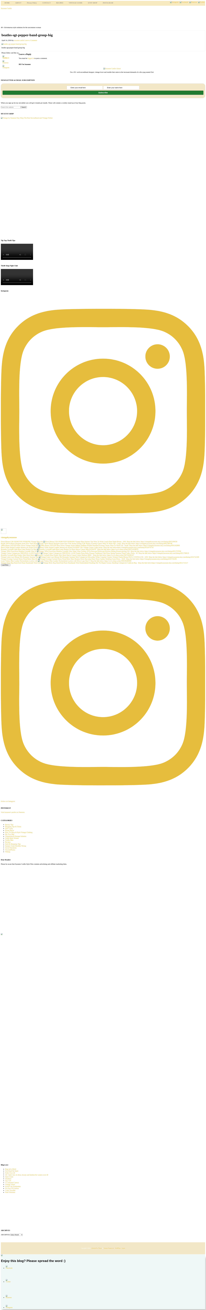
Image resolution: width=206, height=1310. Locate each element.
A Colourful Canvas (12, 1183)
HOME (7, 3)
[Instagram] (174, 2)
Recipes (8, 842)
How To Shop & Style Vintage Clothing (18, 832)
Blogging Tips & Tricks (13, 826)
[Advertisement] (19, 902)
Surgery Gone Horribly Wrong (15, 846)
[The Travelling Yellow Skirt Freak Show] (2, 934)
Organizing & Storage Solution (15, 836)
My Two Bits (9, 834)
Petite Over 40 (10, 1173)
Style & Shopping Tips (13, 844)
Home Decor (9, 830)
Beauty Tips (9, 825)
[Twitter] (201, 2)
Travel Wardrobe (11, 848)
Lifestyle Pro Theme (96, 1248)
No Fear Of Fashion (12, 1188)
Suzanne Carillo (6, 8)
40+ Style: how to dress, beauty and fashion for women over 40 (26, 1175)
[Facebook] (184, 2)
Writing (7, 852)
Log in (123, 1248)
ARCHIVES (5, 1235)
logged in (31, 58)
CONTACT (46, 3)
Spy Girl (8, 1181)
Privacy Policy (32, 3)
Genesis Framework (109, 1248)
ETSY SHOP (92, 3)
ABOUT (18, 3)
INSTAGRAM (108, 3)
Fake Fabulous (10, 1192)
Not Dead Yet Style (11, 1171)
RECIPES (59, 3)
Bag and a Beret (10, 1169)
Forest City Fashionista (13, 1186)
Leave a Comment (31, 40)
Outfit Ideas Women (12, 838)
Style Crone (9, 1177)
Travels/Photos (10, 850)
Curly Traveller (10, 1190)
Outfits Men (9, 840)
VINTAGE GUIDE (75, 3)
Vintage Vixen (10, 1184)
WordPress (118, 1248)
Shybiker (8, 1179)
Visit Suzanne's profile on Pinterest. (13, 812)
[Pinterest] (193, 2)
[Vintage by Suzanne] (27, 118)
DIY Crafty (9, 828)
